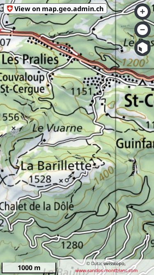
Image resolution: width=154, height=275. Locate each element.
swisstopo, (114, 263)
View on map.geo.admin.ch (58, 8)
